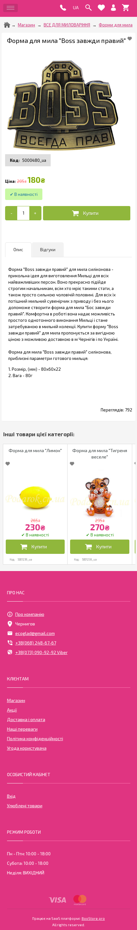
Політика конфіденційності (35, 738)
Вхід (11, 796)
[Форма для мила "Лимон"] (35, 495)
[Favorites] (101, 7)
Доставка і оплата (26, 719)
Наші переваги (22, 729)
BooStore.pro (93, 918)
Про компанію (29, 614)
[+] (35, 213)
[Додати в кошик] (86, 213)
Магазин (26, 24)
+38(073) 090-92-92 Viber (41, 652)
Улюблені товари (24, 805)
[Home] (7, 25)
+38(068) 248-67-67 (35, 642)
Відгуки (47, 249)
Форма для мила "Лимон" (35, 450)
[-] (11, 213)
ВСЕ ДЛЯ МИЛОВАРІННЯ (67, 24)
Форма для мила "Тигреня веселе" (99, 453)
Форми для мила (116, 24)
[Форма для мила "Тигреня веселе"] (99, 495)
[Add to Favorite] (129, 38)
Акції (12, 710)
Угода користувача (27, 748)
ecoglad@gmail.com (35, 633)
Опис (18, 249)
